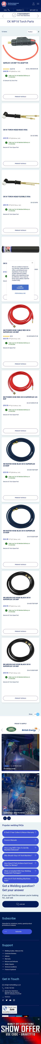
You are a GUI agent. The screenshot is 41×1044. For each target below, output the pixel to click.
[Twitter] (6, 1000)
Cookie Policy (16, 280)
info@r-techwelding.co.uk (13, 985)
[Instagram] (14, 1000)
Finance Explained (10, 969)
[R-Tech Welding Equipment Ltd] (9, 7)
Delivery (7, 956)
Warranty (8, 959)
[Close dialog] (38, 1019)
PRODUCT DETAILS (20, 96)
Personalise (20, 293)
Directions (7, 997)
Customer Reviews (10, 953)
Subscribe (18, 931)
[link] (20, 1030)
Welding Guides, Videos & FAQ (14, 951)
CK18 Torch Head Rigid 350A (15, 130)
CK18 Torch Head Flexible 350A (16, 197)
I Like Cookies (20, 287)
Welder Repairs (9, 964)
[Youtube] (10, 1000)
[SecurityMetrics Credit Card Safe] (20, 1010)
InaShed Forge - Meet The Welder (14, 813)
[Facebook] (3, 1000)
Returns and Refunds (11, 961)
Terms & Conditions (11, 967)
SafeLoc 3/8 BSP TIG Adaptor (15, 63)
